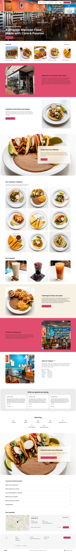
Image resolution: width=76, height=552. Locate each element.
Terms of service (18, 545)
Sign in (61, 2)
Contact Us (17, 540)
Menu (40, 2)
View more (8, 403)
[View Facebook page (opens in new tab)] (4, 550)
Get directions (65, 517)
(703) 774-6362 (45, 521)
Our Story (45, 2)
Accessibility (24, 545)
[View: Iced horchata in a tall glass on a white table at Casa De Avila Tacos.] (60, 271)
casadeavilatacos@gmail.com (47, 523)
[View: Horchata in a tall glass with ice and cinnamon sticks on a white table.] (16, 271)
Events (45, 538)
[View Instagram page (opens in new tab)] (6, 550)
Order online (65, 527)
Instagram (17, 538)
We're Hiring (50, 2)
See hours (59, 527)
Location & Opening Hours (35, 538)
